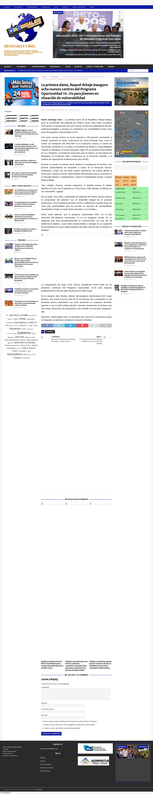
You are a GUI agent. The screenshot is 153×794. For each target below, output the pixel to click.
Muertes (35, 345)
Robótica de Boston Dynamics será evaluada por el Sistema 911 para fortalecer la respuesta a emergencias (135, 246)
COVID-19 (32, 322)
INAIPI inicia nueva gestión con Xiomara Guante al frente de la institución (93, 43)
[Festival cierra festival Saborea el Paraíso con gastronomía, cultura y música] (9, 303)
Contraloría (9, 323)
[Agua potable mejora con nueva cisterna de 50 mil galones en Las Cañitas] (127, 751)
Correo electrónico (47, 709)
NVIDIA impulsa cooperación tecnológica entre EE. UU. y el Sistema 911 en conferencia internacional (135, 260)
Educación (15, 328)
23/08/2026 (19, 252)
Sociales (6, 7)
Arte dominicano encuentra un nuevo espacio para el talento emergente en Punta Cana (26, 192)
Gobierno (50, 332)
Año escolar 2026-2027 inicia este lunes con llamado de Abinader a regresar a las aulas (88, 37)
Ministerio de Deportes (12, 345)
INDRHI (34, 333)
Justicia (23, 340)
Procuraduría (22, 351)
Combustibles (30, 319)
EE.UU (24, 329)
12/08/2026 (19, 196)
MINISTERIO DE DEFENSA (24, 342)
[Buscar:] (138, 70)
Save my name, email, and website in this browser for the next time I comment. (70, 721)
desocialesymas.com (60, 110)
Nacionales (18, 7)
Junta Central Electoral (12, 340)
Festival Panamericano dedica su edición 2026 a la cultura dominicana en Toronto (26, 204)
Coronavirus (20, 322)
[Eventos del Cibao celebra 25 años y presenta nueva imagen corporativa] (9, 162)
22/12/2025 (125, 294)
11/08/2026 (19, 307)
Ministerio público (25, 345)
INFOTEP (19, 336)
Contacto (5, 749)
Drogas (30, 325)
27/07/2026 (19, 208)
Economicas (45, 7)
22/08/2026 (19, 283)
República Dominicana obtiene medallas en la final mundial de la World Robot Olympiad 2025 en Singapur (133, 288)
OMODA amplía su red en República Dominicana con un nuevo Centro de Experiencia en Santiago (26, 133)
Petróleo (19, 348)
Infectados (11, 337)
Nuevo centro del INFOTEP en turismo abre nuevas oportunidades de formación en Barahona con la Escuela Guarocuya (26, 262)
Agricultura (14, 315)
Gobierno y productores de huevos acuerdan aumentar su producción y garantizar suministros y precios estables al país (76, 665)
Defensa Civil (9, 325)
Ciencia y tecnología (78, 7)
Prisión (14, 351)
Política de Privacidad (9, 751)
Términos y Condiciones (10, 756)
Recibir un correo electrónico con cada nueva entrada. (62, 728)
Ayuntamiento (33, 315)
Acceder (42, 761)
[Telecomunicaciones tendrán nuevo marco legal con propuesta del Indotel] (118, 232)
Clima (22, 318)
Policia (25, 348)
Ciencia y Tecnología (131, 226)
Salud (56, 7)
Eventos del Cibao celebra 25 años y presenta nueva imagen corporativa (26, 162)
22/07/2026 (19, 223)
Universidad (26, 358)
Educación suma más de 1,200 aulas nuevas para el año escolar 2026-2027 (93, 55)
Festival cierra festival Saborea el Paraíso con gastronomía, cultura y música (26, 303)
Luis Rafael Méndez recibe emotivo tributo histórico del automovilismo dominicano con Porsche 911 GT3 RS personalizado (26, 148)
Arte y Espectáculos (21, 186)
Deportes (65, 7)
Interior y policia (30, 337)
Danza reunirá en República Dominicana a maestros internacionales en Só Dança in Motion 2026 (26, 217)
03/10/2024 (47, 110)
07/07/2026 (19, 154)
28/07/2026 (19, 138)
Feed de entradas (45, 764)
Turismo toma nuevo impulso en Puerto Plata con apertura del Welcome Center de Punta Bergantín (27, 277)
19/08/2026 (19, 295)
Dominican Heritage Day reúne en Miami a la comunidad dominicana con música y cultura (26, 247)
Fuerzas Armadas (11, 333)
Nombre (44, 703)
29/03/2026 (129, 265)
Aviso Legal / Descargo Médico (12, 747)
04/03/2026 (129, 279)
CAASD (15, 319)
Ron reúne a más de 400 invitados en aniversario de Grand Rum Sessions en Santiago (24, 175)
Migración (10, 343)
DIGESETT (23, 325)
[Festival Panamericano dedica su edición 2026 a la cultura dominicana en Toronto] (9, 203)
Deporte (16, 325)
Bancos (10, 319)
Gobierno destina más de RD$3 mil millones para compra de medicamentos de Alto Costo (52, 664)
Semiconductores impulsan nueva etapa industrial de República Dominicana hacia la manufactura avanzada (135, 274)
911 (7, 315)
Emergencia (30, 329)
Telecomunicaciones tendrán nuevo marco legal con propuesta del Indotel (135, 232)
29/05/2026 (19, 166)
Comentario (45, 687)
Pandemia (11, 348)
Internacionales (32, 7)
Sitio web (44, 715)
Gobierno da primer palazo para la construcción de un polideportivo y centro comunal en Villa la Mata (101, 664)
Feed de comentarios (46, 768)
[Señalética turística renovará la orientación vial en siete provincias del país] (9, 290)
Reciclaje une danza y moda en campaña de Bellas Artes (25, 230)
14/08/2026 (129, 237)
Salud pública (14, 354)
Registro (42, 758)
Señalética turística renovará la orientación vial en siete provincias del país (26, 291)
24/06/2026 (18, 233)
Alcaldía (24, 315)
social (33, 354)
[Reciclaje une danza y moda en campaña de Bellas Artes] (8, 231)
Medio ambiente (32, 340)
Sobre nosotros (7, 753)
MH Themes (39, 789)
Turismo (92, 7)
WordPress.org (45, 771)
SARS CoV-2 (27, 354)
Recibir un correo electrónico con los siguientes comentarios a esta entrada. (69, 725)
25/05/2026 (16, 179)
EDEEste (35, 325)
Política (32, 348)
